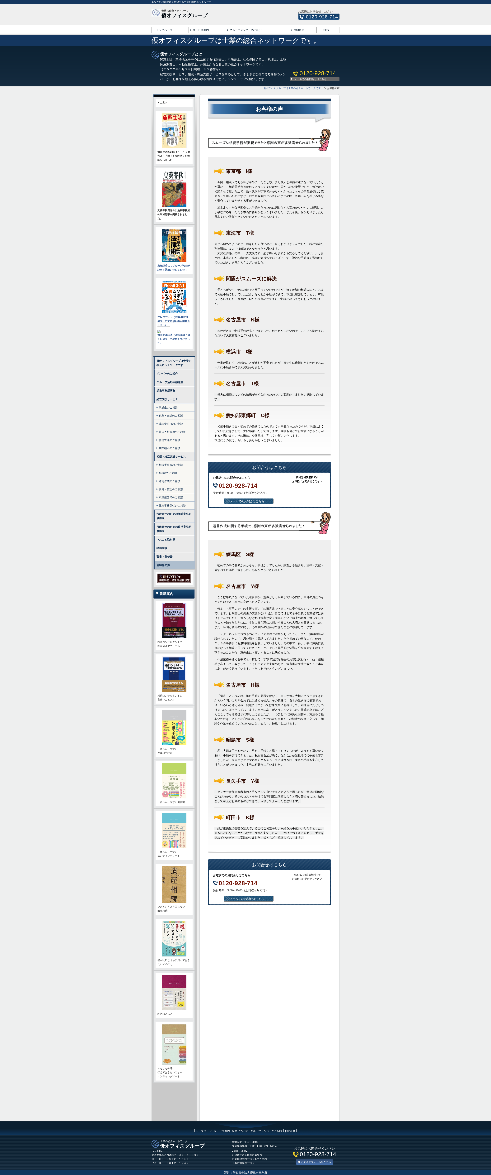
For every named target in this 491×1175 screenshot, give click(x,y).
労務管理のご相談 (169, 440)
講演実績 (162, 548)
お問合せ (298, 29)
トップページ (164, 29)
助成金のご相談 (168, 407)
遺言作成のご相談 (169, 481)
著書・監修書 (165, 556)
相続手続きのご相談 (171, 464)
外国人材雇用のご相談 (172, 431)
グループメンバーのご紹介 (246, 29)
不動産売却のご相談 (171, 497)
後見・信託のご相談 (171, 489)
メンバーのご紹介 (167, 373)
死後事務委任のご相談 (172, 505)
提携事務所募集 (166, 390)
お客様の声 (163, 565)
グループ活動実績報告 (170, 382)
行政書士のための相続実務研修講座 (174, 516)
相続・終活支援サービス (171, 456)
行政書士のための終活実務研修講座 (174, 528)
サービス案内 (201, 29)
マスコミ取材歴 (166, 539)
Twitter (325, 29)
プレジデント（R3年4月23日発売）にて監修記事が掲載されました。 (173, 321)
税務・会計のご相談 (171, 415)
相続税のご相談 (168, 472)
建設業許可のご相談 (171, 423)
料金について (240, 1131)
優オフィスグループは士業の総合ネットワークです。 (174, 363)
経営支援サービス (167, 399)
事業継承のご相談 (169, 448)
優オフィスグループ (184, 15)
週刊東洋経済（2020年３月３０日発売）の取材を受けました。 (173, 339)
